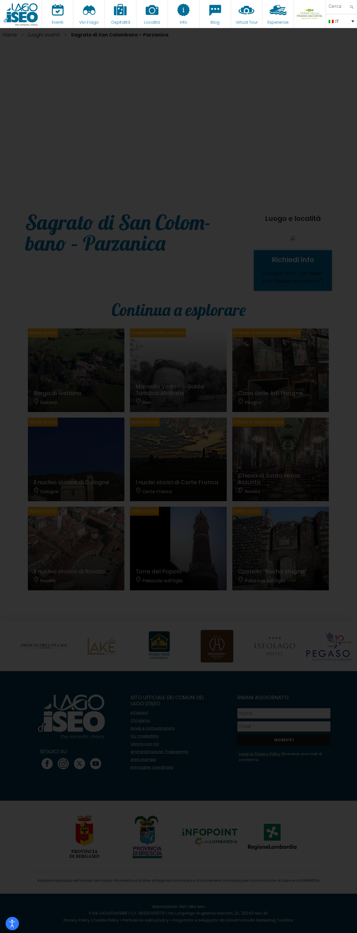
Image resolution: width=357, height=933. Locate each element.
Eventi (57, 22)
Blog (215, 22)
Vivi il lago (89, 22)
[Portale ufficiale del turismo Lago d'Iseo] (21, 13)
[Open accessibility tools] (12, 923)
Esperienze (278, 22)
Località (152, 22)
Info (183, 22)
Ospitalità (120, 22)
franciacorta (309, 22)
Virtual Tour (247, 22)
